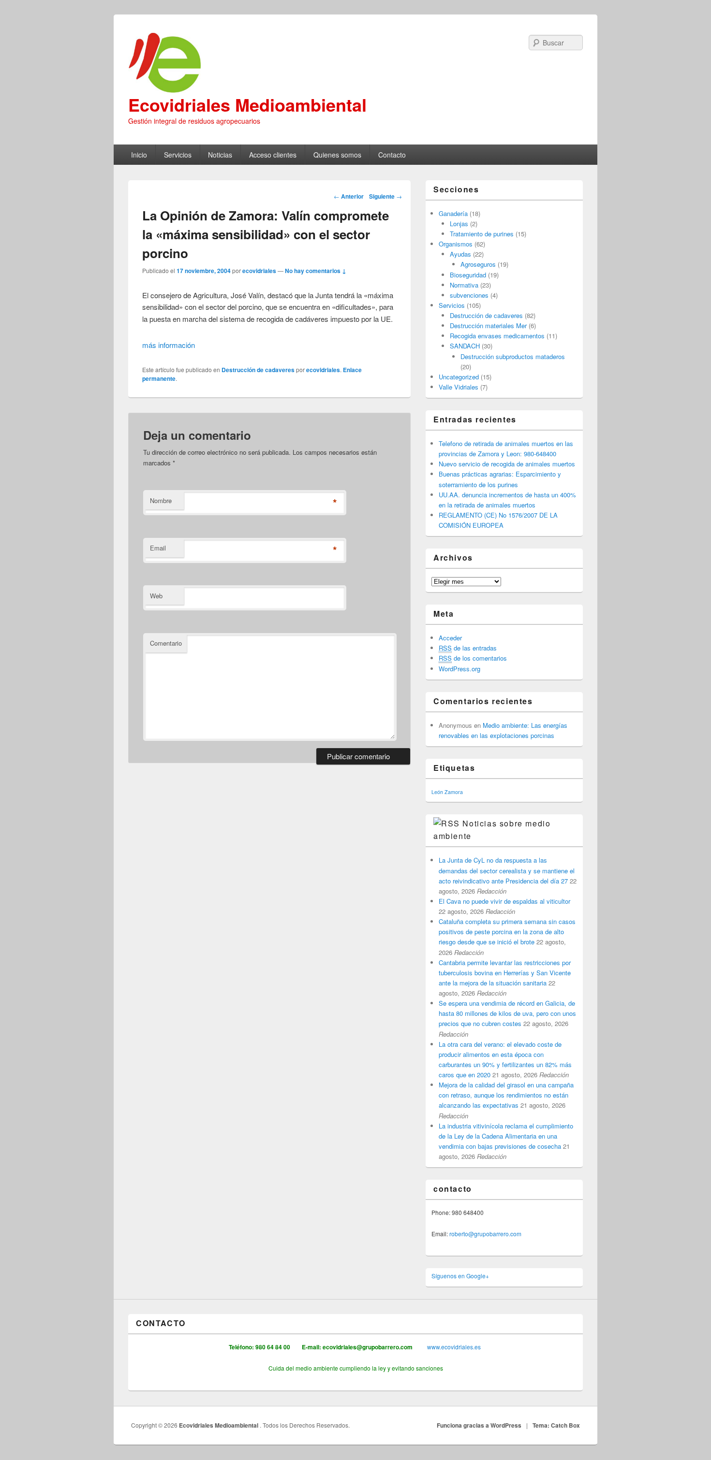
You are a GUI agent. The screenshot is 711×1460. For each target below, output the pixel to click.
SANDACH (465, 345)
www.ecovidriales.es (453, 1347)
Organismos (456, 243)
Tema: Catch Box (556, 1425)
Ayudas (460, 254)
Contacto (392, 154)
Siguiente (385, 196)
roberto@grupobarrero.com (485, 1233)
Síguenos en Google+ (460, 1276)
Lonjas (459, 223)
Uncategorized (459, 376)
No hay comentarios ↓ (315, 270)
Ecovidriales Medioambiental (247, 104)
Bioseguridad (468, 274)
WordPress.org (459, 668)
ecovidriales (259, 270)
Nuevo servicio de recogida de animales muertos (507, 463)
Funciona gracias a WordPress (479, 1425)
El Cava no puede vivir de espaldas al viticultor (504, 901)
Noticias (220, 154)
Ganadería (453, 213)
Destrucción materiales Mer (488, 325)
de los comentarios (473, 658)
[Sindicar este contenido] (446, 823)
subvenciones (469, 295)
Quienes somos (337, 154)
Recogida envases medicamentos (497, 335)
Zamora (453, 791)
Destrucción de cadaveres (258, 369)
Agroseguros (478, 264)
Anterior (349, 196)
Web (156, 595)
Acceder (450, 637)
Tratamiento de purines (482, 233)
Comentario (166, 643)
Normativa (464, 284)
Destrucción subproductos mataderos (512, 356)
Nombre (161, 500)
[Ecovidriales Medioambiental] (355, 63)
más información (168, 345)
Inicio (139, 154)
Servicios (178, 154)
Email (158, 547)
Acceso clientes (272, 154)
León (437, 791)
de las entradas (468, 647)
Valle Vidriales (458, 386)
